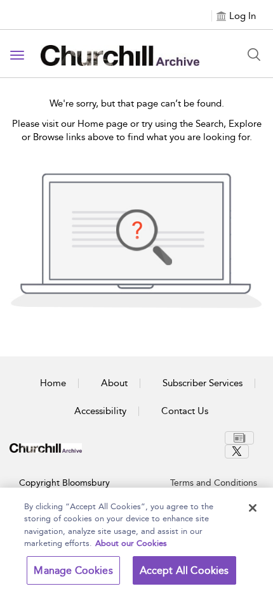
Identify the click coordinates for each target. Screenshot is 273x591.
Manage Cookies (73, 570)
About (114, 383)
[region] (136, 539)
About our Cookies (131, 543)
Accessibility (100, 411)
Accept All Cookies (184, 570)
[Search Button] (254, 54)
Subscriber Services (203, 383)
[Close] (253, 508)
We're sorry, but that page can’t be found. (137, 103)
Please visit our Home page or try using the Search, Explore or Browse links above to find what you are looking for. (137, 130)
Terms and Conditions (213, 482)
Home (53, 383)
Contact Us (184, 411)
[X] (237, 451)
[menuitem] (241, 438)
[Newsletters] (239, 438)
